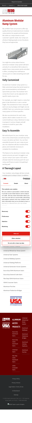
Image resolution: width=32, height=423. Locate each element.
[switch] (27, 216)
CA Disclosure (16, 391)
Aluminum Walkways (25, 329)
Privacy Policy (16, 378)
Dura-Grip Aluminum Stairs (15, 334)
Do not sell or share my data (16, 243)
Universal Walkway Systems (11, 259)
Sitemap (16, 395)
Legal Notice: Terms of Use (16, 387)
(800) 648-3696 (22, 5)
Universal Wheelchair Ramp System (14, 251)
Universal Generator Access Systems (14, 266)
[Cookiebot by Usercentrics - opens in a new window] (23, 179)
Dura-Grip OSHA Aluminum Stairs (13, 270)
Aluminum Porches (9, 286)
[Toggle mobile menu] (29, 11)
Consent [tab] (5, 183)
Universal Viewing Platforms (12, 263)
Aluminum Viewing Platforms (25, 344)
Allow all (16, 233)
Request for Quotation (17, 2)
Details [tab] (16, 183)
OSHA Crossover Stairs (10, 282)
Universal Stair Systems (10, 255)
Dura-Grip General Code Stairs (12, 274)
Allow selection (16, 238)
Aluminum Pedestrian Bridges (12, 290)
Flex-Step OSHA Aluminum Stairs (13, 278)
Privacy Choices (16, 382)
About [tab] (26, 183)
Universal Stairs (14, 351)
